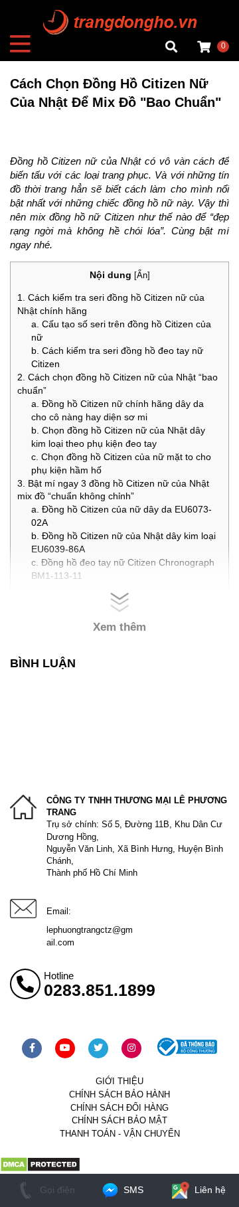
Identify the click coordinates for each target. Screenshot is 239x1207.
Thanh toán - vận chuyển (120, 1134)
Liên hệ (209, 1189)
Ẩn (142, 275)
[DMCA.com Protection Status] (40, 1169)
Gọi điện (56, 1189)
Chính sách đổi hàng (119, 1108)
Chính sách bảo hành (119, 1094)
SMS (132, 1189)
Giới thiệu (119, 1081)
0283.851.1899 (99, 990)
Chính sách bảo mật (119, 1120)
